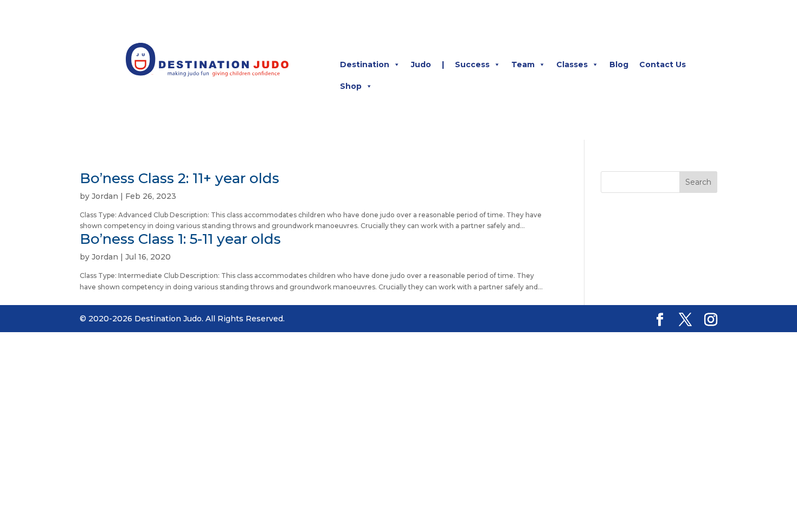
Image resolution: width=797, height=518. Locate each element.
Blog (618, 64)
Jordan (105, 196)
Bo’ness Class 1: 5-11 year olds (180, 239)
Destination (364, 64)
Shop (351, 86)
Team (523, 64)
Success (472, 64)
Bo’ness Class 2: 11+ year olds (179, 178)
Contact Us (662, 64)
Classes (572, 64)
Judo (421, 64)
